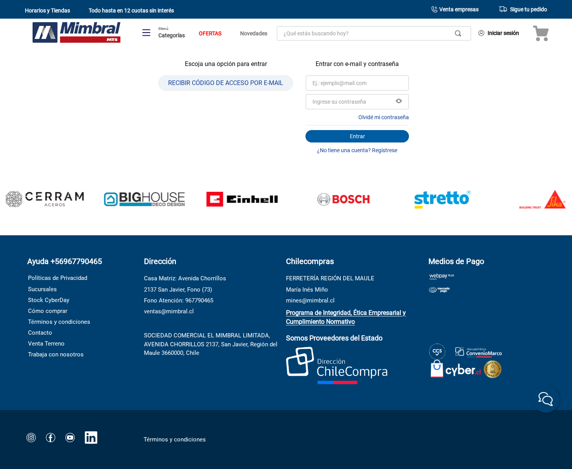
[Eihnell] (235, 200)
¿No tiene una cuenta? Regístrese (357, 150)
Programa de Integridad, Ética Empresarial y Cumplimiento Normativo (346, 317)
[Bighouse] (136, 200)
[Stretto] (435, 199)
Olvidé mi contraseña (383, 117)
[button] (399, 102)
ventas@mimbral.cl (169, 311)
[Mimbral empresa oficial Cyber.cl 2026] (455, 367)
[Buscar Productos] (459, 33)
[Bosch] (335, 199)
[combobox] (374, 33)
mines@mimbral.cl (310, 300)
